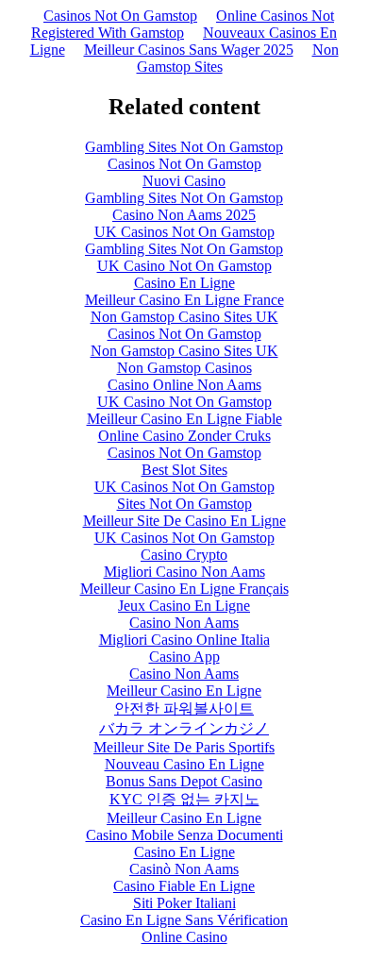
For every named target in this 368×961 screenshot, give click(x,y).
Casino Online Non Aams (184, 385)
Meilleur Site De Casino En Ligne (184, 521)
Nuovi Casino (184, 181)
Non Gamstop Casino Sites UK (184, 317)
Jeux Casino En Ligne (184, 606)
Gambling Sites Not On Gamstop (184, 147)
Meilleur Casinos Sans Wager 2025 (188, 50)
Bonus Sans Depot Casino (184, 781)
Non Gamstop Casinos (184, 368)
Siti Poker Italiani (184, 903)
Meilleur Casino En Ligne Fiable (184, 419)
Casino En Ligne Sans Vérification (184, 920)
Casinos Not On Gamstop (120, 16)
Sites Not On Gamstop (184, 504)
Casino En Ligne (184, 283)
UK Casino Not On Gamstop (184, 266)
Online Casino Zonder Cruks (184, 436)
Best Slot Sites (184, 470)
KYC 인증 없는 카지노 (184, 799)
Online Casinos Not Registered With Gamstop (182, 24)
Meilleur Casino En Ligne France (184, 300)
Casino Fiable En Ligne (184, 886)
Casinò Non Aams (184, 869)
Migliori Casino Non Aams (184, 572)
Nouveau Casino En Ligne (184, 764)
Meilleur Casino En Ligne (184, 691)
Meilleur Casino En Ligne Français (184, 589)
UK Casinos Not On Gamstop (184, 232)
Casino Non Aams (184, 623)
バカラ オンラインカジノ (184, 728)
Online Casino (184, 937)
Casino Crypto (184, 555)
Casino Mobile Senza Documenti (184, 835)
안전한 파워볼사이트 (184, 708)
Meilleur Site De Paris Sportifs (184, 747)
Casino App (184, 657)
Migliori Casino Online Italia (184, 640)
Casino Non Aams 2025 (184, 215)
